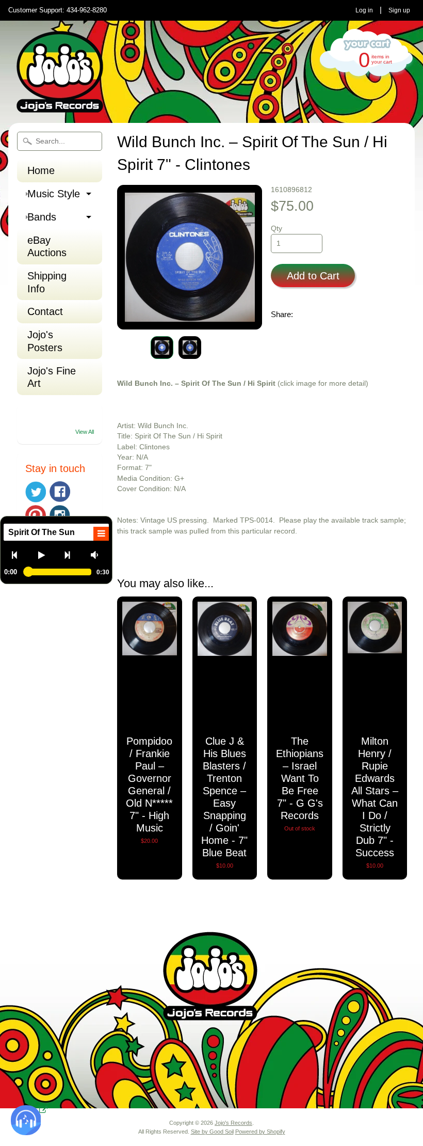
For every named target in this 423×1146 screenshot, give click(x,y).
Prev (19, 554)
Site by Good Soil (212, 1131)
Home (41, 170)
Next (71, 554)
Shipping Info (47, 282)
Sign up (399, 10)
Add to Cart (313, 275)
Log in (364, 10)
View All (84, 432)
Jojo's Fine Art (51, 377)
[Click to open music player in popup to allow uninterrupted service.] (43, 1110)
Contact (45, 311)
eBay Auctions (47, 246)
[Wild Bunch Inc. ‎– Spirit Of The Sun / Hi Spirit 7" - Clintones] (162, 347)
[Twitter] (35, 492)
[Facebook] (60, 491)
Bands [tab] (41, 217)
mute (98, 554)
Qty (276, 228)
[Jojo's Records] (59, 108)
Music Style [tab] (53, 193)
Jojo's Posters (44, 341)
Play (45, 554)
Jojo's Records (233, 1123)
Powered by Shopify (260, 1131)
